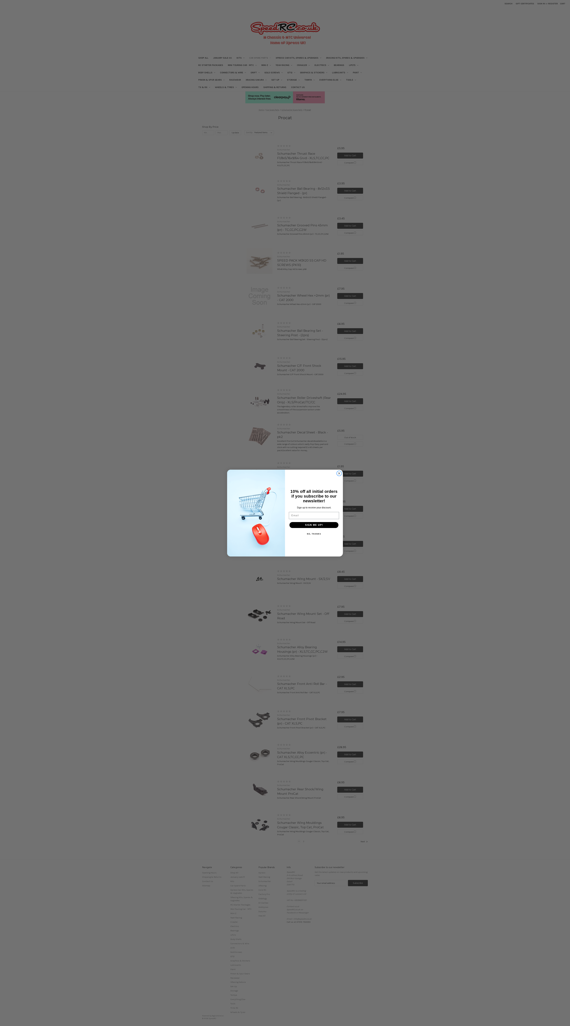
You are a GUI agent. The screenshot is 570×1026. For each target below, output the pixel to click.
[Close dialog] (339, 473)
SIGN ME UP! (314, 525)
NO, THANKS (314, 534)
